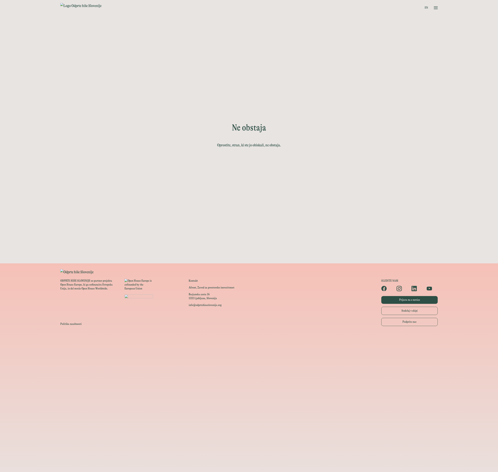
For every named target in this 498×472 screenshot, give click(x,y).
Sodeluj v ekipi (410, 310)
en (426, 7)
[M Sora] (249, 399)
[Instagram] (402, 288)
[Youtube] (432, 288)
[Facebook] (387, 288)
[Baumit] (249, 434)
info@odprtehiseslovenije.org (205, 305)
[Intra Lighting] (249, 381)
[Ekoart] (249, 416)
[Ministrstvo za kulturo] (249, 355)
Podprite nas (409, 321)
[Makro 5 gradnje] (249, 451)
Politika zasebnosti (71, 324)
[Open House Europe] (249, 338)
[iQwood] (249, 425)
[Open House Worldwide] (249, 347)
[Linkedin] (417, 288)
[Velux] (249, 390)
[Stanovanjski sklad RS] (249, 408)
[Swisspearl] (249, 443)
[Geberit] (249, 460)
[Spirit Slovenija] (249, 373)
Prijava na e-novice (409, 299)
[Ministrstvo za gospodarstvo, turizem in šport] (249, 364)
